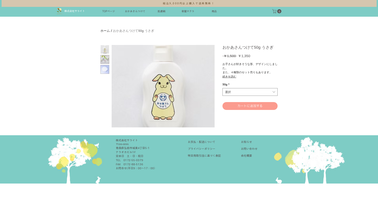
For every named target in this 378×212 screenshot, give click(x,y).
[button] (277, 11)
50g (225, 84)
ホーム (105, 31)
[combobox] (250, 92)
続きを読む (229, 76)
